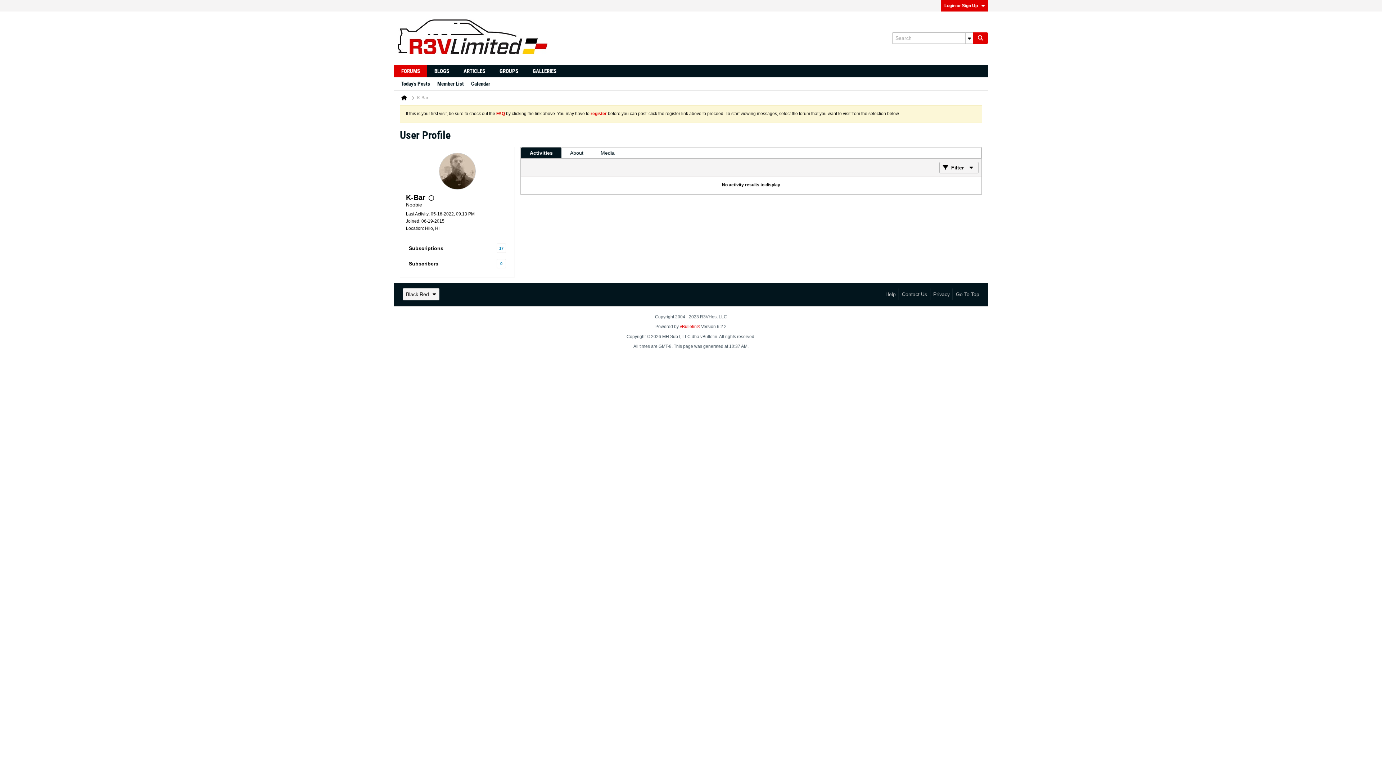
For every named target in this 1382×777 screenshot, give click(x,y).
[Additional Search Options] (969, 38)
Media (608, 153)
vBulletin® (690, 326)
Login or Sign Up (961, 5)
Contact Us (914, 294)
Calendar (480, 84)
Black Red (417, 294)
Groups (509, 71)
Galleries (544, 71)
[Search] (980, 38)
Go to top (967, 294)
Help (890, 294)
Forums (410, 71)
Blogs (441, 71)
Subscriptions (426, 248)
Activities (541, 153)
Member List (450, 84)
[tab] (541, 152)
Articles (474, 71)
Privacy (941, 294)
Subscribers (423, 264)
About (576, 153)
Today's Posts (415, 84)
